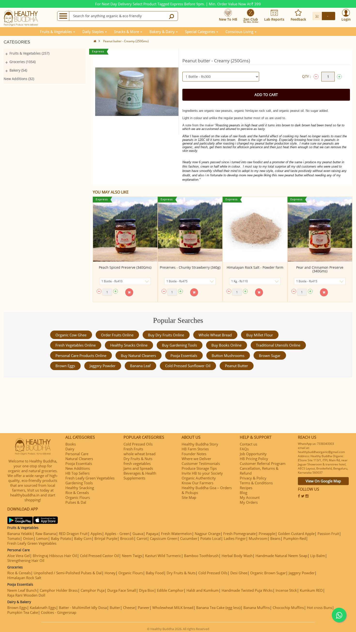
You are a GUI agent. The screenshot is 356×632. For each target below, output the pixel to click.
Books (70, 444)
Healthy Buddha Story (200, 444)
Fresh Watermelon (176, 533)
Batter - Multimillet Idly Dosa (83, 607)
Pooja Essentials (183, 355)
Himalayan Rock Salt (24, 577)
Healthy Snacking (79, 487)
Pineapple (267, 533)
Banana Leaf (140, 365)
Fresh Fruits (133, 448)
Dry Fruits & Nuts (138, 458)
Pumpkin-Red (294, 538)
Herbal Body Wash (237, 555)
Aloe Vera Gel (18, 555)
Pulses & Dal (75, 502)
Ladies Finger (235, 538)
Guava (137, 533)
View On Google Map (323, 480)
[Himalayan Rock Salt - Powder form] (255, 229)
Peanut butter (236, 365)
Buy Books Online (226, 345)
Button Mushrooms (228, 355)
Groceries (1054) (22, 61)
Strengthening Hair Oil (25, 560)
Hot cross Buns (319, 607)
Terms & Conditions (256, 482)
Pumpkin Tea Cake (22, 612)
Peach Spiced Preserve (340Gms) (125, 267)
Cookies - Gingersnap (58, 612)
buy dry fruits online (166, 334)
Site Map (189, 497)
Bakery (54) (18, 70)
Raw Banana (45, 533)
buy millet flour (259, 334)
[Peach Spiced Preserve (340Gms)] (125, 229)
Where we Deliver (196, 458)
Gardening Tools (79, 482)
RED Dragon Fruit (73, 533)
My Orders (249, 502)
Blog (243, 492)
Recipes (246, 487)
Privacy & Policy (253, 478)
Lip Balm (317, 555)
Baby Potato (61, 538)
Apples (96, 533)
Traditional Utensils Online (278, 345)
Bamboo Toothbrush (201, 555)
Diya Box (146, 590)
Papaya (152, 533)
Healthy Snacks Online (128, 345)
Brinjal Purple (105, 538)
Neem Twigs (132, 555)
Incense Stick (286, 590)
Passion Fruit (328, 533)
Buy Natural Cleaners (138, 355)
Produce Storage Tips (199, 468)
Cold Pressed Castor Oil (99, 555)
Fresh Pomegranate (239, 533)
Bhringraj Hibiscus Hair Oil (55, 555)
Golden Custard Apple (296, 533)
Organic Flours (77, 497)
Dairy (69, 448)
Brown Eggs (65, 365)
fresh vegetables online (75, 345)
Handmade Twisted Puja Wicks (247, 590)
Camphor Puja (92, 590)
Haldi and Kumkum (202, 590)
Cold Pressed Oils (138, 444)
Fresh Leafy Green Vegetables (90, 478)
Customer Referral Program (263, 463)
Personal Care (76, 453)
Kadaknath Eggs (43, 607)
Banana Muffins (256, 607)
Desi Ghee (238, 572)
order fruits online (117, 334)
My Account (250, 497)
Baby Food (155, 572)
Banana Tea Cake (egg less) (218, 607)
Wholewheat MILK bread (172, 607)
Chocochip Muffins (288, 607)
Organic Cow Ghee (70, 334)
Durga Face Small (121, 590)
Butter (115, 607)
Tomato (13, 538)
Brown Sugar (269, 355)
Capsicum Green (163, 538)
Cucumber (188, 538)
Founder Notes (194, 453)
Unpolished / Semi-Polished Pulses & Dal (68, 572)
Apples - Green (117, 533)
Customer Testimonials (201, 463)
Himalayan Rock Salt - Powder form (255, 267)
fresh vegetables (137, 463)
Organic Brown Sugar (268, 572)
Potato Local (210, 538)
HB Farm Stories (195, 448)
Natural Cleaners (79, 458)
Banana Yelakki (19, 533)
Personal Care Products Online (80, 355)
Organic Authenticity (199, 478)
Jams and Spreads (138, 468)
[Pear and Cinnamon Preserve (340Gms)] (320, 229)
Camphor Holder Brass (59, 590)
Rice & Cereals (77, 492)
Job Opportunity (253, 453)
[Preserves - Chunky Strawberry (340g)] (190, 229)
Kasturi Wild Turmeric (163, 555)
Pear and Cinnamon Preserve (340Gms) (319, 269)
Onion (28, 538)
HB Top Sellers (77, 473)
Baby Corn (83, 538)
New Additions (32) (19, 78)
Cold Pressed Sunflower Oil (187, 365)
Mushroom (258, 538)
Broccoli (127, 538)
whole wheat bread (215, 334)
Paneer (143, 607)
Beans (275, 538)
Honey (110, 572)
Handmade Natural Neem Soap (281, 555)
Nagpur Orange (207, 533)
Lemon (42, 538)
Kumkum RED (311, 590)
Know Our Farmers (197, 482)
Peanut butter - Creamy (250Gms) (126, 41)
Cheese (129, 607)
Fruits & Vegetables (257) (29, 53)
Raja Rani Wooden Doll (26, 595)
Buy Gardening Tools (179, 345)
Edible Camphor (170, 590)
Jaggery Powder (103, 365)
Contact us (248, 444)
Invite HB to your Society (202, 473)
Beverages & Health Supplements (140, 475)
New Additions (77, 468)
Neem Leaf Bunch (22, 590)
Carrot (142, 538)
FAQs (244, 448)
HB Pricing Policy (254, 458)
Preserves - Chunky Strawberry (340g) (190, 267)
